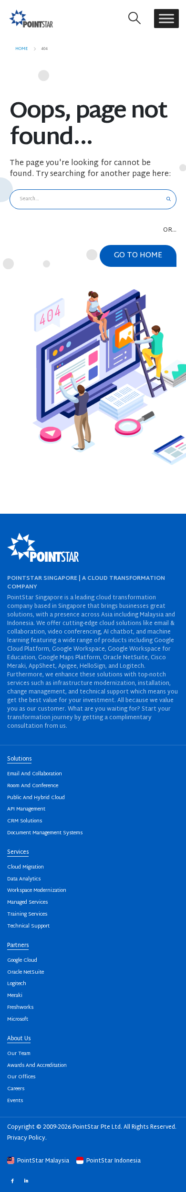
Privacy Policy (26, 1138)
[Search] (168, 199)
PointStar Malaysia (43, 1161)
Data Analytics (24, 879)
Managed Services (27, 902)
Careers (15, 1089)
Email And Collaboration (34, 774)
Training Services (27, 914)
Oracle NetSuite (25, 972)
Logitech (16, 983)
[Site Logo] (31, 18)
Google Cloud (22, 960)
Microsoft (17, 1019)
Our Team (19, 1053)
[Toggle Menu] (166, 18)
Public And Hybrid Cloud (36, 797)
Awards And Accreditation (37, 1065)
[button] (135, 18)
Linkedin (26, 1181)
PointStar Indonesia (113, 1161)
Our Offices (21, 1077)
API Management (26, 809)
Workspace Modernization (36, 890)
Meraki (14, 995)
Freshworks (20, 1007)
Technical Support (28, 926)
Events (15, 1100)
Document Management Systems (45, 833)
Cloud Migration (25, 867)
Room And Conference (32, 786)
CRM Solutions (24, 821)
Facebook (12, 1181)
